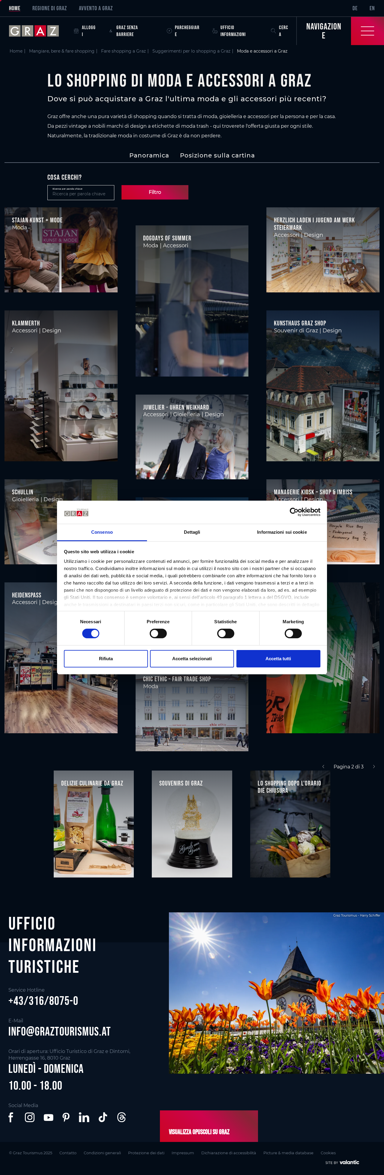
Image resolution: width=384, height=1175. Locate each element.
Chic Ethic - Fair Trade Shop (177, 678)
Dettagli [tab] (192, 532)
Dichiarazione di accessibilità (228, 1153)
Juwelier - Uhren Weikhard (176, 407)
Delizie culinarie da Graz (92, 783)
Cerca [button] (283, 31)
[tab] (149, 155)
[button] (12, 1117)
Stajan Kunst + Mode (37, 220)
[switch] (158, 633)
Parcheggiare (187, 31)
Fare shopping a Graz (123, 51)
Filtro (155, 192)
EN (372, 8)
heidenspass (26, 595)
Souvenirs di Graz (181, 783)
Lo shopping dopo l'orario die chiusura (289, 787)
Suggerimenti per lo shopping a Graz (191, 51)
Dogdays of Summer (167, 238)
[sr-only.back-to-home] (38, 31)
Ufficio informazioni (233, 31)
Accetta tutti (278, 658)
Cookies (328, 1153)
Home (14, 8)
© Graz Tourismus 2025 (30, 1153)
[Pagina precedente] (323, 767)
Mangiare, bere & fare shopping (61, 51)
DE (355, 8)
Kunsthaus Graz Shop (300, 323)
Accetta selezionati (192, 658)
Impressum (183, 1153)
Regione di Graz (49, 8)
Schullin (22, 492)
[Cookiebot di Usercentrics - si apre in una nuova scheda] (294, 512)
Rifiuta (106, 658)
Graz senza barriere (127, 31)
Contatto (67, 1153)
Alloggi (89, 31)
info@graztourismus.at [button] (59, 1031)
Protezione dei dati (146, 1153)
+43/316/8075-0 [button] (43, 1000)
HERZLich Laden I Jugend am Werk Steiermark (314, 223)
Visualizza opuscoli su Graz (199, 1131)
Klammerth (26, 323)
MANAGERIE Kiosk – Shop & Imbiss (313, 492)
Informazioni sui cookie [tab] (282, 532)
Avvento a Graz (96, 8)
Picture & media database (288, 1153)
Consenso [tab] (102, 532)
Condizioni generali (102, 1153)
